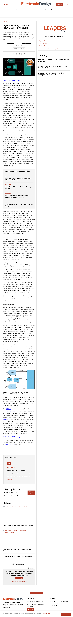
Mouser (41, 45)
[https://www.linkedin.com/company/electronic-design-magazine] (52, 605)
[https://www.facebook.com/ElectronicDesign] (50, 605)
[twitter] (19, 54)
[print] (34, 54)
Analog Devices (26, 43)
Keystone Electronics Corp (46, 41)
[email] (24, 54)
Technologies (12, 14)
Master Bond (42, 43)
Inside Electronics (59, 14)
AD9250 (8, 409)
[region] (19, 564)
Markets (20, 14)
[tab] (7, 561)
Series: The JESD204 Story (11, 80)
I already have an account (19, 581)
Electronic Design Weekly (33, 14)
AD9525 (5, 419)
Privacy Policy (46, 613)
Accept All (66, 614)
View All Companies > (54, 49)
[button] (4, 4)
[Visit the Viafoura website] (31, 568)
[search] (7, 4)
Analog (5, 21)
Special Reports (47, 14)
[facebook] (14, 54)
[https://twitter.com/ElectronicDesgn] (54, 605)
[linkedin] (16, 54)
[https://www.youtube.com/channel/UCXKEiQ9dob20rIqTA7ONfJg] (56, 605)
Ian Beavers (10, 43)
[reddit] (21, 54)
